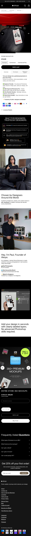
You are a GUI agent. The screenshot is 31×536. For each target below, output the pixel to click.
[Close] (29, 1)
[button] (2, 6)
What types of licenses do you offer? (10, 440)
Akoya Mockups (8, 527)
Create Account (5, 505)
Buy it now (15, 420)
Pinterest (3, 522)
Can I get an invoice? (6, 451)
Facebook (3, 517)
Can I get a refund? (6, 448)
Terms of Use (4, 496)
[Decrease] (2, 409)
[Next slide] (28, 33)
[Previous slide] (2, 33)
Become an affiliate (6, 508)
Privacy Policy (5, 498)
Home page (3, 10)
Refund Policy (4, 501)
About (2, 488)
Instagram (4, 515)
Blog (2, 503)
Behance (3, 519)
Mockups (19, 10)
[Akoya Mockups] (15, 5)
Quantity (3, 405)
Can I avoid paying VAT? (7, 455)
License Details (7, 110)
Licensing (3, 494)
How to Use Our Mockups (8, 492)
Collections (11, 10)
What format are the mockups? (9, 444)
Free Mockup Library (6, 510)
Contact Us (4, 490)
